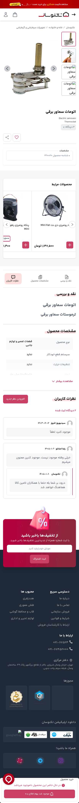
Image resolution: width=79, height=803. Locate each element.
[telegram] (40, 760)
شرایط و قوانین (60, 618)
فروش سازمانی (60, 612)
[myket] (61, 734)
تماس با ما (63, 605)
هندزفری (28, 599)
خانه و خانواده (55, 27)
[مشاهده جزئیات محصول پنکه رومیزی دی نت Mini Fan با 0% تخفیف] (53, 239)
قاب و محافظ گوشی (22, 612)
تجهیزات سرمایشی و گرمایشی (30, 27)
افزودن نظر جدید (15, 399)
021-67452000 (58, 649)
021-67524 (60, 642)
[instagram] (61, 760)
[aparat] (20, 760)
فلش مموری (26, 605)
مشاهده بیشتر (64, 381)
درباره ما (64, 599)
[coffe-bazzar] (35, 734)
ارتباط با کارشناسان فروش (53, 625)
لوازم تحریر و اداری (22, 618)
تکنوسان (70, 27)
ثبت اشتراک (39, 559)
